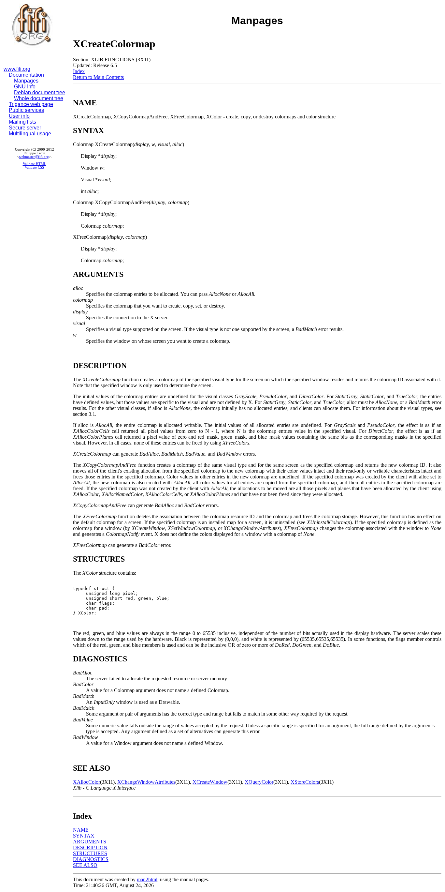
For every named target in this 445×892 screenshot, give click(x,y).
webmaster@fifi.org (34, 157)
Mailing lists (22, 122)
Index (79, 71)
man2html (147, 879)
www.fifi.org (17, 69)
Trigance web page (31, 104)
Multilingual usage (30, 133)
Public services (26, 110)
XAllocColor (86, 782)
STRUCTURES (90, 853)
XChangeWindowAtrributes (146, 782)
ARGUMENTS (89, 841)
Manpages (26, 80)
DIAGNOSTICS (90, 859)
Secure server (25, 127)
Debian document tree (39, 92)
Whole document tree (38, 98)
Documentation (26, 75)
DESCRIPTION (90, 847)
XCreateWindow (210, 782)
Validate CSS (34, 167)
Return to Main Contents (98, 77)
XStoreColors (305, 782)
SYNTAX (83, 836)
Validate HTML (34, 164)
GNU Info (25, 86)
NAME (81, 830)
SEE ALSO (85, 865)
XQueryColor (259, 782)
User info (19, 116)
